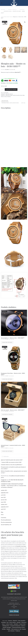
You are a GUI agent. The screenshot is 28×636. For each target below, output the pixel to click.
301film (4, 629)
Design (11, 95)
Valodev (8, 629)
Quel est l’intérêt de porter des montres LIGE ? (12, 460)
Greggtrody (3, 480)
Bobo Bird (7, 94)
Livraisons (14, 606)
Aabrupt (18, 622)
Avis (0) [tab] (23, 102)
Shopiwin (15, 620)
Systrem (10, 620)
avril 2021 (3, 495)
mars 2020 (3, 502)
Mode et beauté (6, 16)
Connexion (3, 517)
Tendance (9, 96)
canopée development (15, 625)
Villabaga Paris (5, 625)
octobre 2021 (4, 490)
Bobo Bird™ (17, 72)
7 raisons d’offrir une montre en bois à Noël (11, 462)
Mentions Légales (14, 603)
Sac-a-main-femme (11, 622)
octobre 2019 (4, 504)
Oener (3, 624)
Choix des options (7, 342)
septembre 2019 (4, 507)
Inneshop (3, 622)
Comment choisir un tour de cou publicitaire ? (11, 464)
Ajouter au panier (11, 89)
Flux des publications (6, 520)
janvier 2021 (4, 499)
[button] (1, 3)
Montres (11, 16)
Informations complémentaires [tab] (10, 102)
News (2, 514)
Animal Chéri (22, 624)
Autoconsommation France (18, 627)
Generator (23, 622)
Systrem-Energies (7, 627)
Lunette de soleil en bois (17, 95)
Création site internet (14, 615)
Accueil (2, 16)
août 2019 (3, 509)
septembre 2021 (4, 492)
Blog (2, 512)
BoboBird (16, 624)
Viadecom (17, 631)
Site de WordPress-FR (6, 524)
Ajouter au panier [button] (7, 414)
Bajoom (23, 625)
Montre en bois (4, 96)
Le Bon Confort (9, 624)
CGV (14, 605)
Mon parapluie (21, 620)
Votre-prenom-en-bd (16, 629)
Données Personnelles (14, 604)
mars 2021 (3, 497)
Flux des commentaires (6, 522)
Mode (23, 95)
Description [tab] (5, 100)
